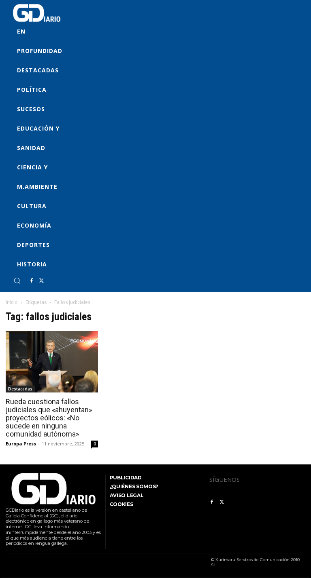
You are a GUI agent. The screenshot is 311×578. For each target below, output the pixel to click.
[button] (17, 280)
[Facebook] (31, 281)
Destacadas (20, 389)
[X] (41, 281)
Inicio (12, 302)
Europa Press (21, 444)
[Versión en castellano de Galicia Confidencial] (37, 13)
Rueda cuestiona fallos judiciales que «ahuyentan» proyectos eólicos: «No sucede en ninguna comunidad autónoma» (49, 417)
